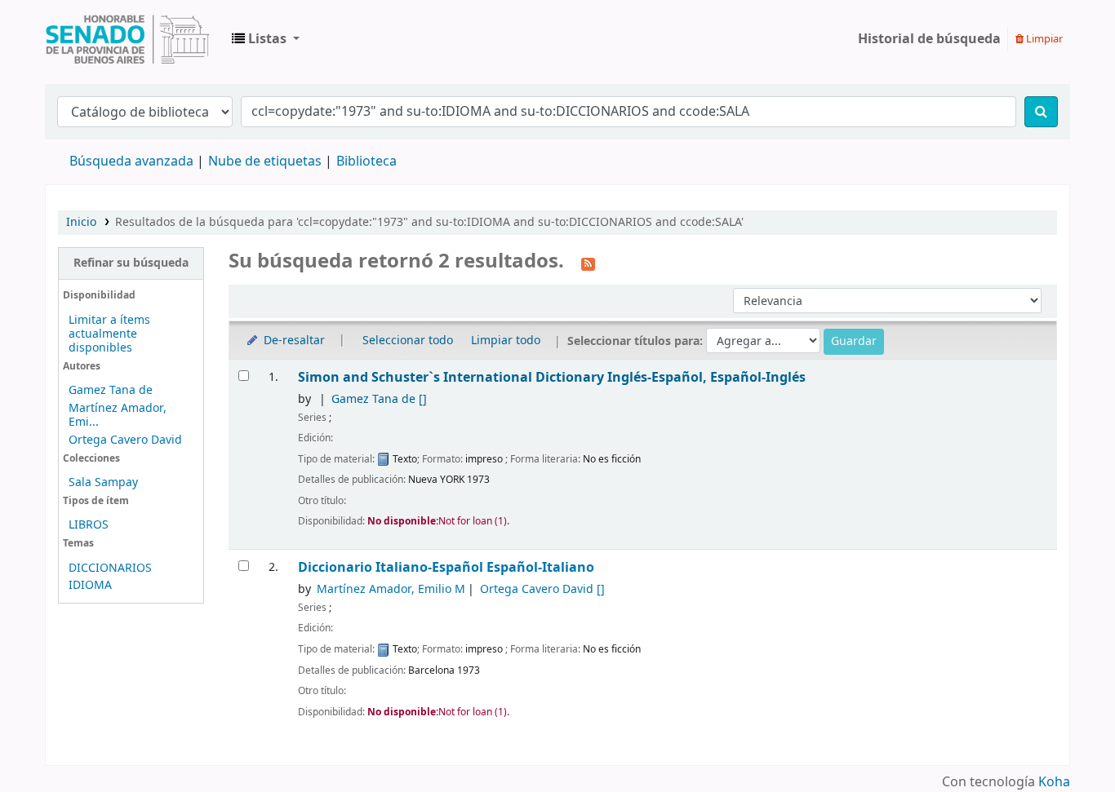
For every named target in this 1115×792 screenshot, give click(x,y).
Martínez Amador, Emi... (118, 415)
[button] (265, 39)
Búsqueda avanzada (131, 161)
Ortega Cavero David (125, 440)
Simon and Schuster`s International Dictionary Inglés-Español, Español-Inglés (552, 377)
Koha (1054, 782)
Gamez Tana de (111, 390)
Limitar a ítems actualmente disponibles (109, 334)
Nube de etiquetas (265, 161)
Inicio (81, 222)
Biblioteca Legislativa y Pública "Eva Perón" (127, 39)
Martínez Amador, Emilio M (391, 589)
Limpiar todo (505, 340)
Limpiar (1043, 38)
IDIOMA (90, 585)
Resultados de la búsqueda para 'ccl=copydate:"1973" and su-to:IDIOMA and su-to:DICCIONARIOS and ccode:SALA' (429, 222)
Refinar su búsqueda (131, 263)
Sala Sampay (103, 482)
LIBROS (89, 524)
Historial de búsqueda (929, 39)
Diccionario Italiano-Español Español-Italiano (446, 567)
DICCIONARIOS (110, 568)
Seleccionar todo (407, 340)
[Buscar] (1041, 111)
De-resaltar (292, 340)
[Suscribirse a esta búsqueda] (588, 262)
